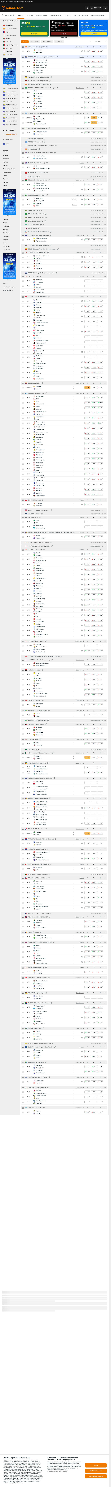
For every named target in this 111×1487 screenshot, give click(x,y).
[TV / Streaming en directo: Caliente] (82, 66)
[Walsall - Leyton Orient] (64, 620)
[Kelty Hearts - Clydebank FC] (64, 463)
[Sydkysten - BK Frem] (64, 357)
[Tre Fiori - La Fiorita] (64, 971)
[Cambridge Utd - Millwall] (64, 579)
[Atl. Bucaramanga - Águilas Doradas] (64, 239)
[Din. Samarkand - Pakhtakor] (64, 1101)
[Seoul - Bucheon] (64, 267)
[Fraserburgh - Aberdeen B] (64, 453)
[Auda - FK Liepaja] (64, 743)
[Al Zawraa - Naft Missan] (64, 689)
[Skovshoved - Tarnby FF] (64, 351)
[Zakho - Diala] (64, 684)
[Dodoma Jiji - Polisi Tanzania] (64, 1071)
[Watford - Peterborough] (64, 625)
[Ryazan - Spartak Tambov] (64, 956)
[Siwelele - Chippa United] (64, 1022)
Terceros (19, 1483)
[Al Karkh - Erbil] (64, 674)
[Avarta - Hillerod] (64, 311)
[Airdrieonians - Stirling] (64, 397)
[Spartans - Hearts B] (64, 489)
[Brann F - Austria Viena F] (64, 536)
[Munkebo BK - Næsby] (64, 326)
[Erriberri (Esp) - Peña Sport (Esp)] (64, 818)
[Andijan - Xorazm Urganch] (64, 1091)
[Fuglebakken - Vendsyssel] (64, 367)
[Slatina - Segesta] (64, 285)
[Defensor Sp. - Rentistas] (64, 1081)
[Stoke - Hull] (64, 615)
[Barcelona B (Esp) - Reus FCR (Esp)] (64, 807)
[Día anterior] (90, 41)
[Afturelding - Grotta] (64, 704)
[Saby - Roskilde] (64, 336)
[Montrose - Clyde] (64, 468)
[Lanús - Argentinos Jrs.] (64, 117)
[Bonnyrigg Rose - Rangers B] (64, 412)
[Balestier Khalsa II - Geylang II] (64, 982)
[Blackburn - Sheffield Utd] (64, 569)
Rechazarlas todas (96, 1471)
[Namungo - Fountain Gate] (64, 1066)
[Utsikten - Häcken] (64, 1056)
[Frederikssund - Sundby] (64, 316)
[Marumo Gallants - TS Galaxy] (64, 1012)
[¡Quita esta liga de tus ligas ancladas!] (47, 47)
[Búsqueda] (87, 8)
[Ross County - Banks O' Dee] (64, 484)
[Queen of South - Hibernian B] (64, 479)
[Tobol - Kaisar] (64, 714)
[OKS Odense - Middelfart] (64, 331)
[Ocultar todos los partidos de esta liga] (105, 47)
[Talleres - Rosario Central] (64, 122)
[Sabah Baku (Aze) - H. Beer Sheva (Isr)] (64, 61)
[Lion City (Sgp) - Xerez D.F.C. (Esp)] (64, 813)
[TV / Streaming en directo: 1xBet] (82, 157)
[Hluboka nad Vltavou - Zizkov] (64, 907)
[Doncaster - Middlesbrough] (64, 559)
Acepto (96, 1465)
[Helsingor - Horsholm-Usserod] (64, 321)
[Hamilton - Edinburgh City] (64, 458)
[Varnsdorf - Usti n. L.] (64, 882)
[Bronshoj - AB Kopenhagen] (64, 362)
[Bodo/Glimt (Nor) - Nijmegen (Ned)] (64, 66)
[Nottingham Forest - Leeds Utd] (64, 635)
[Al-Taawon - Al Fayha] (64, 97)
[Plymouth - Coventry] (64, 594)
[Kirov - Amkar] (64, 951)
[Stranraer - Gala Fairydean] (64, 494)
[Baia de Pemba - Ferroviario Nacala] (64, 767)
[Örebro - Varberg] (64, 1032)
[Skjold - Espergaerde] (64, 377)
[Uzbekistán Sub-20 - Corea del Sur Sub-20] (64, 787)
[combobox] (98, 41)
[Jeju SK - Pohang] (64, 262)
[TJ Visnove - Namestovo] (64, 504)
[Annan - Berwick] (64, 407)
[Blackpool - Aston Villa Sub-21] (64, 645)
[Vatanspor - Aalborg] (64, 346)
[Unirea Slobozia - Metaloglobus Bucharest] (64, 936)
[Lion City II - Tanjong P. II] (64, 987)
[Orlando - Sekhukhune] (64, 1017)
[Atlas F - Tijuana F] (64, 757)
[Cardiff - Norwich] (64, 554)
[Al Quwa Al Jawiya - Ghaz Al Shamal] (64, 694)
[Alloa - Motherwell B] (64, 402)
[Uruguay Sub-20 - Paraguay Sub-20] (64, 792)
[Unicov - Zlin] (64, 897)
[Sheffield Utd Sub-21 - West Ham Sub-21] (64, 664)
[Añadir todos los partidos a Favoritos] (23, 47)
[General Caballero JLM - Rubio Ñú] (64, 853)
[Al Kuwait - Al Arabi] (64, 728)
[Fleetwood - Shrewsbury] (64, 584)
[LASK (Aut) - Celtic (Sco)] (64, 71)
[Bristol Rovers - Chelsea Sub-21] (64, 650)
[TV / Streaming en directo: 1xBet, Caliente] (82, 51)
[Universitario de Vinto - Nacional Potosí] (64, 189)
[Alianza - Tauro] (64, 833)
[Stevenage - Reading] (64, 610)
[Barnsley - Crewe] (64, 564)
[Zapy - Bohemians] (64, 902)
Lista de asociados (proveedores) (57, 1471)
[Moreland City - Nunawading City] (64, 157)
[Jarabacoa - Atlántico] (64, 921)
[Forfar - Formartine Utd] (64, 448)
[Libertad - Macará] (64, 387)
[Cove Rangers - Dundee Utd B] (64, 423)
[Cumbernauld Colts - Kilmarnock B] (64, 433)
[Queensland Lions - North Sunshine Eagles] (64, 167)
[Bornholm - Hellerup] (64, 301)
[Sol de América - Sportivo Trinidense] (64, 858)
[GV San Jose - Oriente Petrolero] (64, 184)
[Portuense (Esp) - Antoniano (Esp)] (64, 823)
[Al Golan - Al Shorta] (64, 679)
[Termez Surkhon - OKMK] (64, 1096)
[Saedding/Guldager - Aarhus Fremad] (64, 341)
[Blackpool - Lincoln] (64, 574)
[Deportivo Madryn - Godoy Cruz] (64, 132)
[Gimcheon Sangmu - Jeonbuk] (64, 256)
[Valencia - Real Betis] (64, 51)
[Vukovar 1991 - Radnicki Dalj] (64, 290)
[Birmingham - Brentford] (64, 630)
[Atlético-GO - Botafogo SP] (64, 199)
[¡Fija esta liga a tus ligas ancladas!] (51, 77)
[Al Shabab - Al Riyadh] (64, 102)
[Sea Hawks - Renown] (64, 997)
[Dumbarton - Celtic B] (64, 438)
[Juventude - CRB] (64, 204)
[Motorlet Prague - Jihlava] (64, 892)
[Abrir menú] (105, 8)
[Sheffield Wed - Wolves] (64, 599)
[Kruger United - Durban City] (64, 1007)
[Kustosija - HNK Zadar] (64, 280)
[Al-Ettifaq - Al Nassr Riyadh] (64, 107)
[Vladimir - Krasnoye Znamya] (64, 961)
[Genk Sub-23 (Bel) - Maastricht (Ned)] (64, 802)
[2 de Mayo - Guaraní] (64, 843)
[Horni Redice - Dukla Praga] (64, 887)
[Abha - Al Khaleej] (64, 92)
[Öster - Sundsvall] (64, 1037)
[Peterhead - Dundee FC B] (64, 473)
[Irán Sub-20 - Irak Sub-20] (64, 782)
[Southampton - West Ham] (64, 604)
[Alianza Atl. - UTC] (64, 868)
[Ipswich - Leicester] (64, 589)
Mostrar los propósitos (96, 1476)
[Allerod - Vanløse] (64, 306)
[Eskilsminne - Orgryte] (64, 1051)
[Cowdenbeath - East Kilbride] (64, 428)
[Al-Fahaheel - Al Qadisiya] (64, 733)
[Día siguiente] (105, 41)
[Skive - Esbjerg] (64, 372)
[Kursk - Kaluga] (64, 946)
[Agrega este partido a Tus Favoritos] (23, 51)
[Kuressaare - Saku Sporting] (64, 526)
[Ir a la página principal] (17, 8)
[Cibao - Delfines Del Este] (64, 926)
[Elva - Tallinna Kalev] (64, 521)
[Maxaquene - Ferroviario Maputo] (64, 772)
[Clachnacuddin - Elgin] (64, 417)
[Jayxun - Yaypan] (64, 1112)
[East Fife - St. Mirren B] (64, 443)
